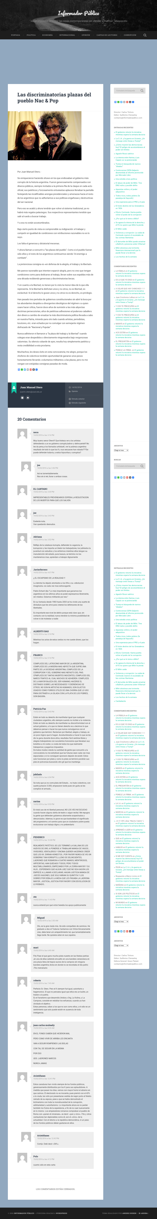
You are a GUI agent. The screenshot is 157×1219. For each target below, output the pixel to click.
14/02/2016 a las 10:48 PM (44, 840)
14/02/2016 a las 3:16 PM (43, 435)
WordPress (61, 1213)
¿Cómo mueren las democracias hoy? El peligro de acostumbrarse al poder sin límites (130, 147)
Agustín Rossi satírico (125, 154)
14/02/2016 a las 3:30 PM (43, 492)
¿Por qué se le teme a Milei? (127, 219)
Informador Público (78, 13)
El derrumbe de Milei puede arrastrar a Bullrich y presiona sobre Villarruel (130, 242)
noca (35, 432)
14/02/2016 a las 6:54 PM (43, 777)
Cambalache (121, 701)
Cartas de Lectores (107, 35)
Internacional (67, 35)
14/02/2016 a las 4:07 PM (43, 572)
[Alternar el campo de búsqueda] (145, 35)
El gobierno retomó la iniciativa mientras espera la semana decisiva (130, 133)
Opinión (86, 35)
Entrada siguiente (79, 403)
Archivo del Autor (22, 397)
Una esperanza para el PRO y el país (130, 202)
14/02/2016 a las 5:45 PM (43, 712)
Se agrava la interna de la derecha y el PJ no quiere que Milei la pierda (130, 223)
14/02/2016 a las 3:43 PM (43, 516)
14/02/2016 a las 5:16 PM (43, 658)
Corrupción (130, 35)
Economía (47, 35)
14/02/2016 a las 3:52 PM (43, 540)
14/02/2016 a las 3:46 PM (47, 468)
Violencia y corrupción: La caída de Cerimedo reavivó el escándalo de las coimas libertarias (130, 235)
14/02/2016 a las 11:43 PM (44, 900)
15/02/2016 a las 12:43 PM (48, 1138)
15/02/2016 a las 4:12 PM (43, 1159)
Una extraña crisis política (126, 179)
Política (31, 35)
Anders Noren (129, 1213)
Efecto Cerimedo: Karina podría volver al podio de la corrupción (128, 213)
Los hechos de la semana (126, 257)
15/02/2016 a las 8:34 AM (43, 1028)
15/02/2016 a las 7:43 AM (43, 983)
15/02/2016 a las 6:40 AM (43, 950)
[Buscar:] (129, 91)
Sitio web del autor (28, 397)
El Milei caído (121, 229)
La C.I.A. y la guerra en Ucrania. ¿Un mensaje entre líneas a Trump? (130, 139)
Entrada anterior (78, 399)
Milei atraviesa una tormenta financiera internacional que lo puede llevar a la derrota (128, 250)
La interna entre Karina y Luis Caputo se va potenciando (127, 158)
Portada (15, 35)
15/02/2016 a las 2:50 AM (47, 921)
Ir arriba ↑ (144, 1213)
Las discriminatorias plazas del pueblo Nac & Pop (54, 97)
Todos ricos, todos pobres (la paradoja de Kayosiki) (128, 197)
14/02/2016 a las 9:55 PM (43, 804)
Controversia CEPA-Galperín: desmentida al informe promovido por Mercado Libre (129, 172)
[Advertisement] (78, 58)
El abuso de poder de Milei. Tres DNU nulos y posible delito (129, 184)
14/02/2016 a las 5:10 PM (43, 634)
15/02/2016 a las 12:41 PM (44, 1079)
